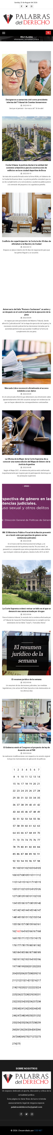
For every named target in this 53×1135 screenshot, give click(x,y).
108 (22, 875)
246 (14, 1015)
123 (26, 889)
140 (39, 903)
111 (35, 875)
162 (14, 931)
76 (34, 840)
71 (14, 840)
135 (18, 903)
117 (31, 882)
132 (35, 896)
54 (30, 818)
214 (26, 980)
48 (34, 811)
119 (39, 882)
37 (18, 804)
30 (18, 797)
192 (22, 959)
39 (26, 804)
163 (18, 931)
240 (18, 1008)
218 (14, 987)
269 (22, 1036)
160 (35, 924)
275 (18, 1043)
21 (38, 783)
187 (31, 952)
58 (18, 825)
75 (30, 840)
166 (31, 931)
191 (18, 959)
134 (14, 903)
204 (14, 973)
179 (26, 945)
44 (18, 811)
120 (14, 889)
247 (18, 1015)
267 (14, 1036)
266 (39, 1029)
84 (38, 847)
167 (35, 931)
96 (30, 861)
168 (39, 931)
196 (39, 959)
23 (18, 790)
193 (26, 959)
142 (18, 910)
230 (35, 994)
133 (39, 896)
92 (14, 861)
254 (18, 1022)
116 (26, 882)
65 (18, 832)
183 (14, 952)
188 (35, 952)
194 (31, 959)
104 (35, 868)
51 (18, 818)
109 (26, 875)
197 (14, 966)
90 (34, 854)
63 (38, 825)
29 (14, 797)
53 (26, 818)
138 (31, 903)
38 (22, 804)
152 (31, 917)
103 (31, 868)
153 (35, 917)
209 (35, 973)
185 (22, 952)
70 (38, 832)
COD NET (38, 1130)
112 (39, 875)
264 (31, 1029)
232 (14, 1001)
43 (14, 811)
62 (34, 825)
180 (31, 945)
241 (22, 1008)
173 (31, 938)
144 (26, 910)
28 (38, 790)
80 (22, 847)
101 (22, 868)
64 (14, 832)
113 (14, 882)
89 (30, 854)
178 (22, 945)
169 (14, 938)
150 (22, 917)
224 (39, 987)
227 (22, 994)
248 (22, 1015)
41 (34, 804)
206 (22, 973)
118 (35, 882)
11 (26, 776)
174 (35, 938)
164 (22, 931)
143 (22, 910)
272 (35, 1036)
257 (31, 1022)
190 (14, 959)
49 (38, 811)
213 (22, 980)
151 (26, 917)
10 (22, 776)
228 (26, 994)
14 (38, 776)
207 (26, 973)
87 (22, 854)
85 (14, 854)
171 (22, 938)
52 (22, 818)
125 (35, 889)
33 (30, 797)
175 (39, 938)
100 (18, 868)
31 (22, 797)
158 (26, 924)
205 (18, 973)
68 (30, 832)
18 (26, 783)
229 (31, 994)
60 (26, 825)
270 (26, 1036)
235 (26, 1001)
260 (14, 1029)
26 (30, 790)
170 (18, 938)
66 (22, 832)
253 (14, 1022)
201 (31, 966)
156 (18, 924)
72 (18, 840)
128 (18, 896)
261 (18, 1029)
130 (26, 896)
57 (14, 825)
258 (35, 1022)
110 (31, 875)
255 (22, 1022)
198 (18, 966)
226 (18, 994)
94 (22, 861)
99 (14, 868)
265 (35, 1029)
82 (30, 847)
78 (14, 847)
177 (18, 945)
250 (31, 1015)
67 (26, 832)
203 (39, 966)
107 (18, 875)
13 (34, 776)
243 (31, 1008)
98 (38, 861)
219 (18, 987)
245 (39, 1008)
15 (14, 783)
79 (18, 847)
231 (39, 994)
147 (39, 910)
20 (34, 783)
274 (14, 1043)
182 (39, 945)
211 (14, 980)
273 (39, 1036)
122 (22, 889)
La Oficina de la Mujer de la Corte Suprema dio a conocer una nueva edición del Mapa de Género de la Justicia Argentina (26, 461)
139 (35, 903)
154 (39, 917)
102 (26, 868)
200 (26, 966)
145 (31, 910)
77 (38, 840)
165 (26, 931)
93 (18, 861)
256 (26, 1022)
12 (30, 776)
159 (31, 924)
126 (39, 889)
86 (18, 854)
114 (18, 882)
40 (30, 804)
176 (14, 945)
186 (26, 952)
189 (39, 952)
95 (26, 861)
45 (22, 811)
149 (18, 917)
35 (38, 797)
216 (35, 980)
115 (22, 882)
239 (14, 1008)
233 (18, 1001)
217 (39, 980)
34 (34, 797)
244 (35, 1008)
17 (22, 783)
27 (34, 790)
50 (14, 818)
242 (26, 1008)
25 (26, 790)
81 (26, 847)
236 (31, 1001)
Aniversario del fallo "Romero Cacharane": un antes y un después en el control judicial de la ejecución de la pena (26, 312)
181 (35, 945)
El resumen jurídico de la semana (26, 679)
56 (38, 818)
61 (30, 825)
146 (35, 910)
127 (14, 896)
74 (26, 840)
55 (34, 818)
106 (14, 875)
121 (18, 889)
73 (22, 840)
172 (26, 938)
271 (31, 1036)
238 (39, 1001)
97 (34, 861)
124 (31, 889)
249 (26, 1015)
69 (34, 832)
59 (22, 825)
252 (39, 1015)
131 (31, 896)
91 (38, 854)
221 (26, 987)
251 (35, 1015)
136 (22, 903)
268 (18, 1036)
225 (14, 994)
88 (26, 854)
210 (39, 973)
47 (30, 811)
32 (26, 797)
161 (39, 924)
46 (26, 811)
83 (34, 847)
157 (22, 924)
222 (31, 987)
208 (31, 973)
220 (22, 987)
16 (18, 783)
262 (22, 1029)
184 (18, 952)
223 (35, 987)
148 (14, 917)
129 (22, 896)
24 (22, 790)
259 (39, 1022)
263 (26, 1029)
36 (14, 804)
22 (14, 790)
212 (18, 980)
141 (14, 910)
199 (22, 966)
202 (35, 966)
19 (30, 783)
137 (26, 903)
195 (35, 959)
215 (31, 980)
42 (38, 804)
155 (14, 924)
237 (35, 1001)
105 (39, 868)
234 (22, 1001)
